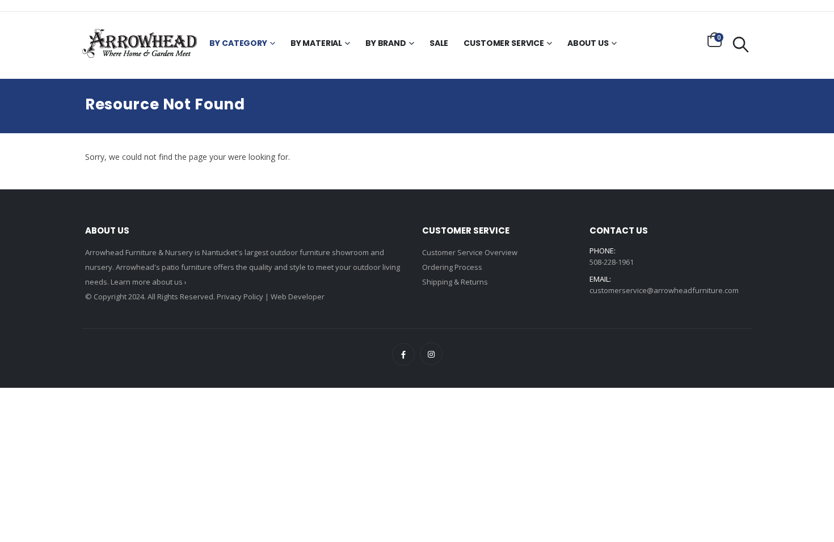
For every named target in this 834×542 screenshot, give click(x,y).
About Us (588, 43)
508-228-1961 (611, 262)
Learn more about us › (149, 282)
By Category (238, 43)
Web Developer (298, 296)
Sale (438, 43)
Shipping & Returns (455, 282)
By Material (316, 43)
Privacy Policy (240, 296)
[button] (714, 39)
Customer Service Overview (469, 252)
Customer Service (504, 43)
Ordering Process (452, 267)
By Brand (385, 43)
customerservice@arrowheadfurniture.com (664, 290)
